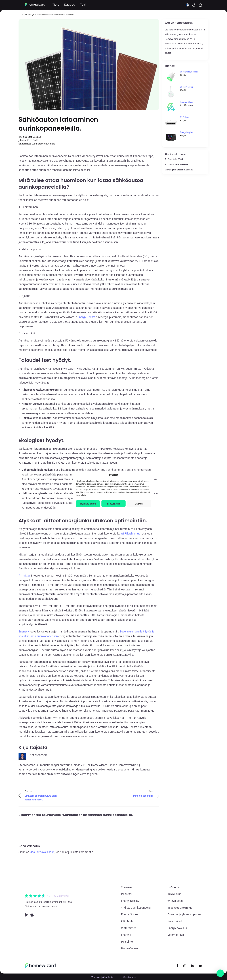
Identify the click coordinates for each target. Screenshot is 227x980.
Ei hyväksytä (113, 503)
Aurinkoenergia (39, 143)
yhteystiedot (175, 901)
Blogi (31, 14)
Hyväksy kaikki (88, 503)
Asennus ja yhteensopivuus (184, 914)
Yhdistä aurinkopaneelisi (136, 907)
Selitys (51, 143)
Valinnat (139, 503)
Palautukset (175, 921)
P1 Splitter (127, 941)
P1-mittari (25, 575)
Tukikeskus (174, 894)
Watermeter (128, 928)
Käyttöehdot (129, 977)
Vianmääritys (176, 935)
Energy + (24, 631)
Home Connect (130, 948)
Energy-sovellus (177, 928)
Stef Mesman (34, 136)
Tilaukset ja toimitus (180, 907)
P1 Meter (126, 894)
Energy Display (130, 901)
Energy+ (126, 935)
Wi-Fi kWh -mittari (131, 533)
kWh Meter (128, 921)
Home (24, 14)
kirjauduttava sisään (42, 852)
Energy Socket (86, 317)
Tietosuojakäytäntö (102, 977)
